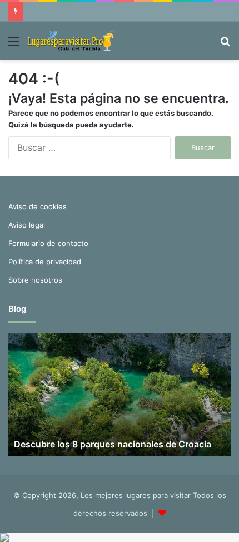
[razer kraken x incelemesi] (119, 537)
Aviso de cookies (37, 206)
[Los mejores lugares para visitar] (72, 40)
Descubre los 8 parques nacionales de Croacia (112, 444)
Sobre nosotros (35, 279)
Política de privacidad (44, 261)
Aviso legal (26, 224)
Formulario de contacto (48, 243)
